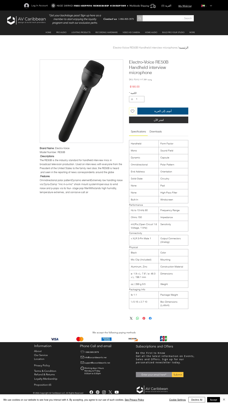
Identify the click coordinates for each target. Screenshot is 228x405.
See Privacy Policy (134, 399)
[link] (138, 131)
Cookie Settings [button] (177, 399)
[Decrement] (142, 99)
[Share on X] (131, 318)
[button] (167, 5)
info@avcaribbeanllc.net (95, 357)
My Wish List (184, 6)
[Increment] (132, 99)
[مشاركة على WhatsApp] (138, 318)
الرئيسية (183, 47)
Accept (213, 399)
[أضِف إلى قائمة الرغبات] (132, 111)
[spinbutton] (137, 99)
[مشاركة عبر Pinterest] (144, 318)
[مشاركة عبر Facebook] (150, 318)
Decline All (196, 399)
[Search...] (140, 18)
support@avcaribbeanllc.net (97, 362)
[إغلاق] (224, 399)
